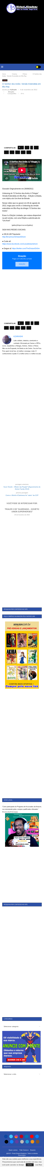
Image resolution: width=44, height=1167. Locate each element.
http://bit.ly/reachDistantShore (14, 237)
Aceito (30, 1165)
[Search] (31, 67)
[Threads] (6, 1142)
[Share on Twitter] (31, 147)
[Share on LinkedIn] (6, 152)
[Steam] (22, 1142)
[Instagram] (16, 1136)
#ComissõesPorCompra (10, 812)
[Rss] (32, 1142)
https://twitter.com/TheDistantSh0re (26, 248)
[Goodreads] (37, 1142)
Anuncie (32, 1150)
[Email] (37, 1136)
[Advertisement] (22, 119)
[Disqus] (22, 392)
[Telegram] (27, 1142)
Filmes (25, 74)
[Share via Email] (28, 152)
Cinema (14, 74)
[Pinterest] (21, 1136)
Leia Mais (38, 1165)
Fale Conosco (24, 1150)
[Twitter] (11, 1136)
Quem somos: (13, 1150)
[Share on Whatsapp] (17, 152)
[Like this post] (21, 147)
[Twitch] (17, 1142)
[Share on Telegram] (23, 152)
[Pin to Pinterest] (36, 147)
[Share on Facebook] (27, 147)
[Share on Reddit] (12, 152)
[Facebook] (6, 1136)
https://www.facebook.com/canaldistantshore (20, 244)
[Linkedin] (26, 1136)
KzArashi (13, 90)
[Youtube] (32, 1136)
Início (4, 74)
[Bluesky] (11, 1142)
